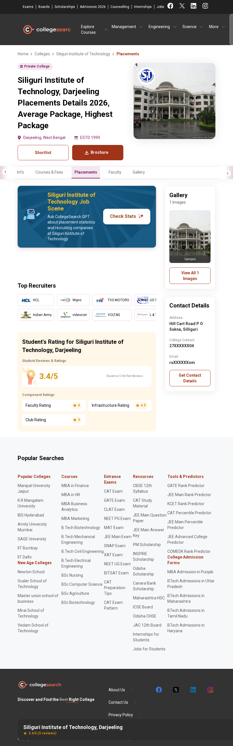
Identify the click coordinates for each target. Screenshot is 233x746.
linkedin (193, 690)
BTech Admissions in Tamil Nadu (186, 613)
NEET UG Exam (117, 564)
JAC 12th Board (147, 625)
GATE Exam (114, 500)
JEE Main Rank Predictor (189, 494)
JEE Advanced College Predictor (187, 539)
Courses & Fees (49, 172)
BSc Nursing (72, 575)
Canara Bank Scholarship (144, 586)
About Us (117, 690)
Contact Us (118, 702)
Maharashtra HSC (149, 598)
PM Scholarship (147, 544)
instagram (210, 690)
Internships (143, 7)
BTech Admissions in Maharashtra (186, 598)
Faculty (115, 172)
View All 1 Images (190, 276)
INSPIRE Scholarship (143, 556)
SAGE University (32, 539)
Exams (28, 7)
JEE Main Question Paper (150, 518)
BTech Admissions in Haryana (186, 628)
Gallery (139, 172)
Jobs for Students (149, 649)
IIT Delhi (25, 557)
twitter (175, 690)
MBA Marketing (75, 518)
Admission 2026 (93, 7)
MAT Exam (114, 527)
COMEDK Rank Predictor (189, 551)
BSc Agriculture (75, 593)
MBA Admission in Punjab (190, 572)
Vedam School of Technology (33, 628)
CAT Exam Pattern (113, 605)
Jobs (160, 7)
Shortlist (43, 152)
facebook (158, 690)
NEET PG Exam (117, 518)
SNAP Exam (115, 545)
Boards (44, 7)
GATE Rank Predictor (186, 485)
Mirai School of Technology (31, 613)
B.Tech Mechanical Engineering (78, 539)
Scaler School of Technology (32, 584)
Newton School (31, 572)
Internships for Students (146, 637)
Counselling (120, 7)
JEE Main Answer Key (148, 533)
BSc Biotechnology (78, 602)
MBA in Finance (75, 485)
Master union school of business (38, 598)
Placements (85, 172)
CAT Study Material (142, 503)
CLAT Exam (114, 509)
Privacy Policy (121, 715)
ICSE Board (143, 607)
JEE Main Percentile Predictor (185, 525)
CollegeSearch (46, 29)
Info (20, 172)
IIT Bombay (28, 548)
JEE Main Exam (118, 536)
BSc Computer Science (82, 584)
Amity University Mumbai (32, 527)
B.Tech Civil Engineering (82, 551)
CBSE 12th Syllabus (142, 488)
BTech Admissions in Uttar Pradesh (191, 584)
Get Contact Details (190, 378)
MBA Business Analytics (74, 506)
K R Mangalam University (30, 503)
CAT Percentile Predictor (189, 513)
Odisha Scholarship (143, 571)
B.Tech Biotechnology (80, 527)
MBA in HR (70, 494)
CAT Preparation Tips (114, 588)
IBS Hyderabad (31, 515)
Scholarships (65, 7)
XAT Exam (113, 555)
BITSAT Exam (116, 573)
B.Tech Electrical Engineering (76, 563)
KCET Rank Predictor (185, 503)
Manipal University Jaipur (34, 488)
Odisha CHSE (144, 616)
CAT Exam (113, 491)
